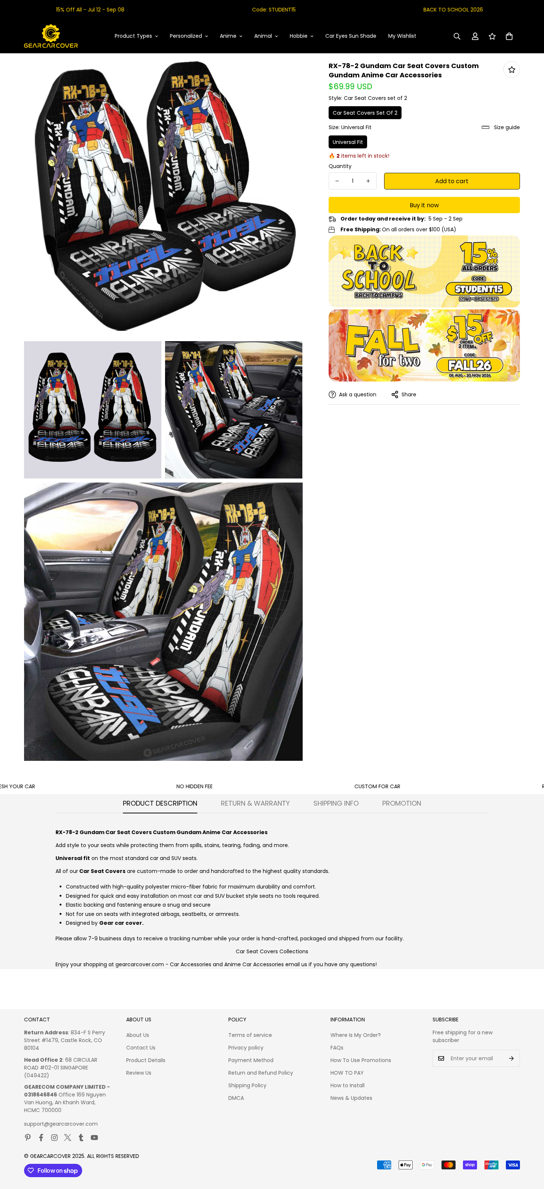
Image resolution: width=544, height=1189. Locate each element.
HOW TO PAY (347, 1073)
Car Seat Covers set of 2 (365, 113)
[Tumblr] (81, 1137)
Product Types (133, 36)
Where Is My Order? (355, 1035)
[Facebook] (41, 1137)
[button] (509, 36)
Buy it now (424, 205)
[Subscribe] (511, 1058)
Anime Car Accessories (254, 964)
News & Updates (351, 1098)
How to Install (347, 1085)
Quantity (340, 166)
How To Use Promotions (360, 1060)
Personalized (186, 36)
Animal (263, 36)
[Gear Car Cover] (51, 36)
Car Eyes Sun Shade (350, 36)
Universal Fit (348, 142)
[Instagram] (54, 1137)
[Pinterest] (27, 1137)
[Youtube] (94, 1137)
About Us (137, 1035)
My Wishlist (402, 36)
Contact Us (140, 1047)
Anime (228, 36)
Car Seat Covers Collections (272, 951)
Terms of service (250, 1035)
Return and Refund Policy (260, 1073)
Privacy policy (245, 1047)
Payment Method (250, 1060)
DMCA (236, 1098)
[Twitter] (67, 1137)
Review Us (138, 1073)
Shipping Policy (247, 1085)
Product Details (145, 1060)
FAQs (336, 1047)
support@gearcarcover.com (61, 1124)
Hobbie (299, 36)
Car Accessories (190, 964)
